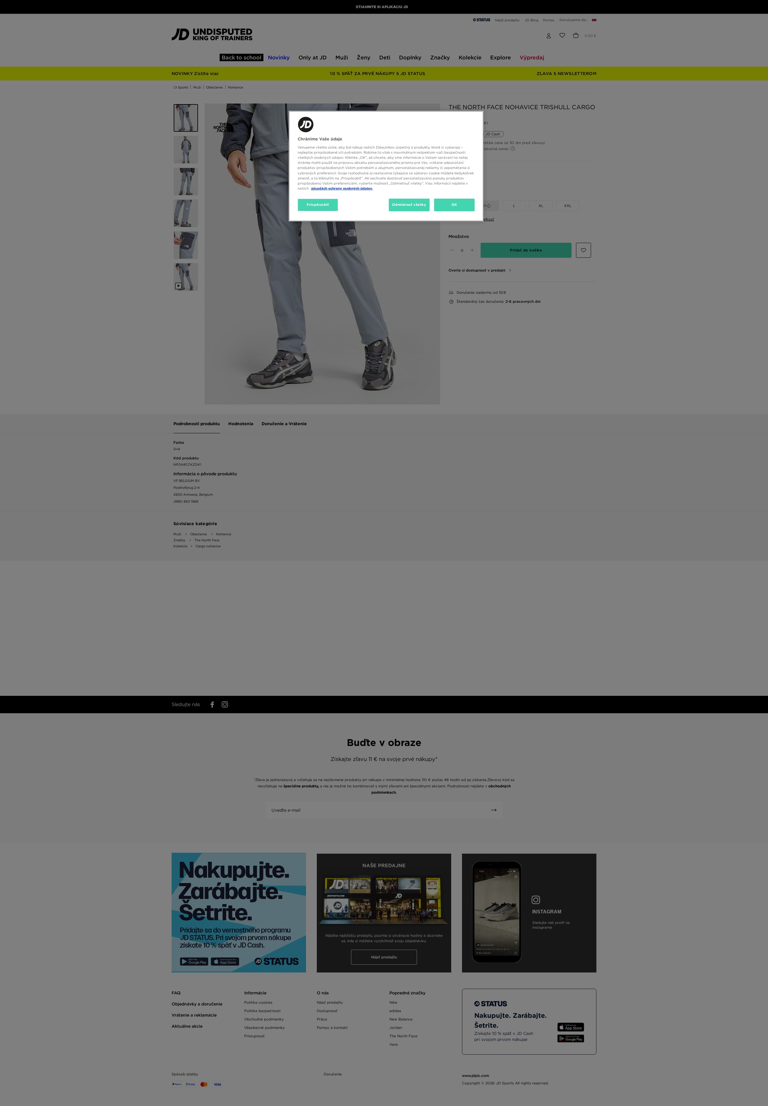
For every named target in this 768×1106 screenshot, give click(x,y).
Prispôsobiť (318, 205)
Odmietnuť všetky (409, 205)
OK (454, 205)
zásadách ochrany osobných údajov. (342, 188)
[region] (386, 166)
